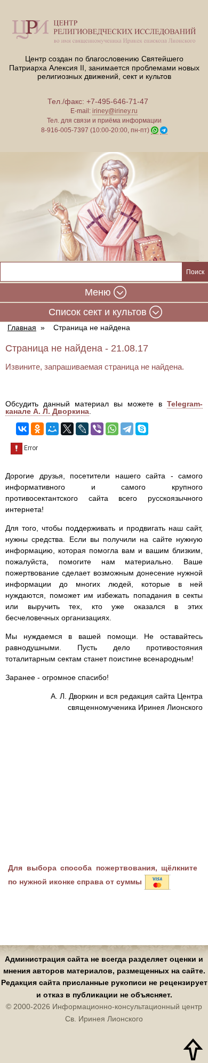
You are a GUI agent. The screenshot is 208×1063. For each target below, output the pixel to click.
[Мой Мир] (52, 428)
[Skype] (141, 428)
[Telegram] (127, 428)
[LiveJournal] (82, 428)
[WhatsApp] (112, 428)
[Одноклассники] (37, 428)
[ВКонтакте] (22, 428)
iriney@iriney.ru (115, 111)
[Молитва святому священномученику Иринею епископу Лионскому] (104, 207)
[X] (67, 428)
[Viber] (97, 428)
